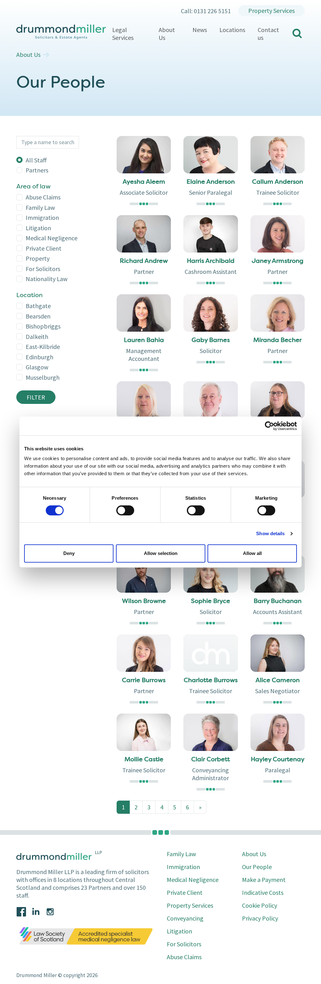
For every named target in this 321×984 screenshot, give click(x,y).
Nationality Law (46, 279)
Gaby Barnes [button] (211, 340)
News (199, 30)
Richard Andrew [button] (144, 261)
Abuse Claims (43, 197)
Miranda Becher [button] (277, 340)
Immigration (42, 217)
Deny (69, 553)
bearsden (38, 316)
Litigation (38, 228)
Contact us (268, 33)
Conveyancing (185, 918)
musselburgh (43, 377)
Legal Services (123, 33)
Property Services (271, 10)
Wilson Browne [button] (144, 601)
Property (38, 258)
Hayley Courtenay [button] (277, 760)
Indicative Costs (262, 892)
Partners (37, 170)
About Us (167, 33)
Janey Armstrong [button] (277, 261)
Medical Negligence (51, 238)
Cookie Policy (259, 905)
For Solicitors (43, 269)
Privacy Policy (260, 918)
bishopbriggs (43, 326)
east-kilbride (43, 347)
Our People (257, 867)
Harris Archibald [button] (210, 261)
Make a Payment (264, 879)
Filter (36, 397)
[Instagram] (50, 912)
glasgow (37, 367)
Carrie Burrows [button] (144, 680)
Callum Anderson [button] (277, 182)
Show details (270, 533)
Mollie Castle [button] (143, 760)
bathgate (38, 306)
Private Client (43, 248)
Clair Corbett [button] (210, 760)
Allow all (252, 553)
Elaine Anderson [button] (211, 182)
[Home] (61, 32)
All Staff (36, 160)
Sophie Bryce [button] (210, 601)
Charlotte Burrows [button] (211, 680)
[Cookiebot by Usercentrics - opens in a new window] (269, 426)
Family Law (40, 207)
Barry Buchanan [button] (278, 601)
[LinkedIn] (36, 912)
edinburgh (39, 357)
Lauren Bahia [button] (144, 340)
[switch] (125, 510)
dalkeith (37, 336)
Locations (232, 30)
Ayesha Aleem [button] (144, 182)
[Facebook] (21, 912)
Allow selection (160, 553)
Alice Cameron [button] (277, 680)
